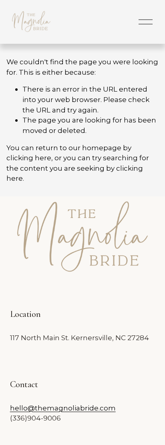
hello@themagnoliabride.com (63, 408)
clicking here (28, 157)
